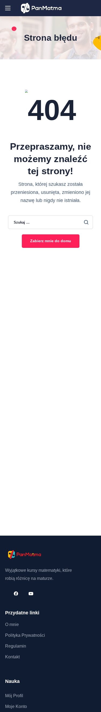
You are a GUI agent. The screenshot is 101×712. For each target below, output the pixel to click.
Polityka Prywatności (25, 635)
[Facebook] (16, 593)
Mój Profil (14, 695)
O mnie (12, 624)
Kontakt (12, 657)
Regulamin (15, 646)
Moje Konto (16, 706)
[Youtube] (31, 593)
